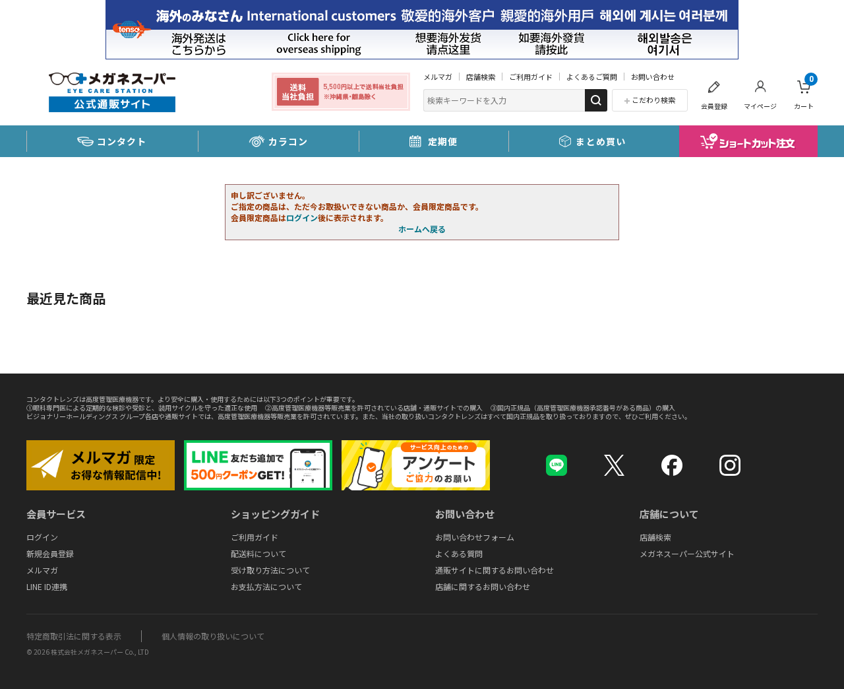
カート (804, 93)
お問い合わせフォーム (474, 536)
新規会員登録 (50, 553)
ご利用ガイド (531, 77)
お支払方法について (266, 586)
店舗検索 (480, 77)
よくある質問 (459, 553)
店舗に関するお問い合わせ (482, 586)
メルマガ (437, 77)
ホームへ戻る (422, 228)
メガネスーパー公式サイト (687, 553)
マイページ (760, 106)
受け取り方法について (270, 569)
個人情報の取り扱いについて (213, 635)
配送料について (258, 553)
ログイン (302, 217)
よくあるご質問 (591, 77)
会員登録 (714, 106)
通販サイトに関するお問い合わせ (494, 569)
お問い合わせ (653, 77)
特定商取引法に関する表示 (73, 635)
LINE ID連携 (46, 586)
